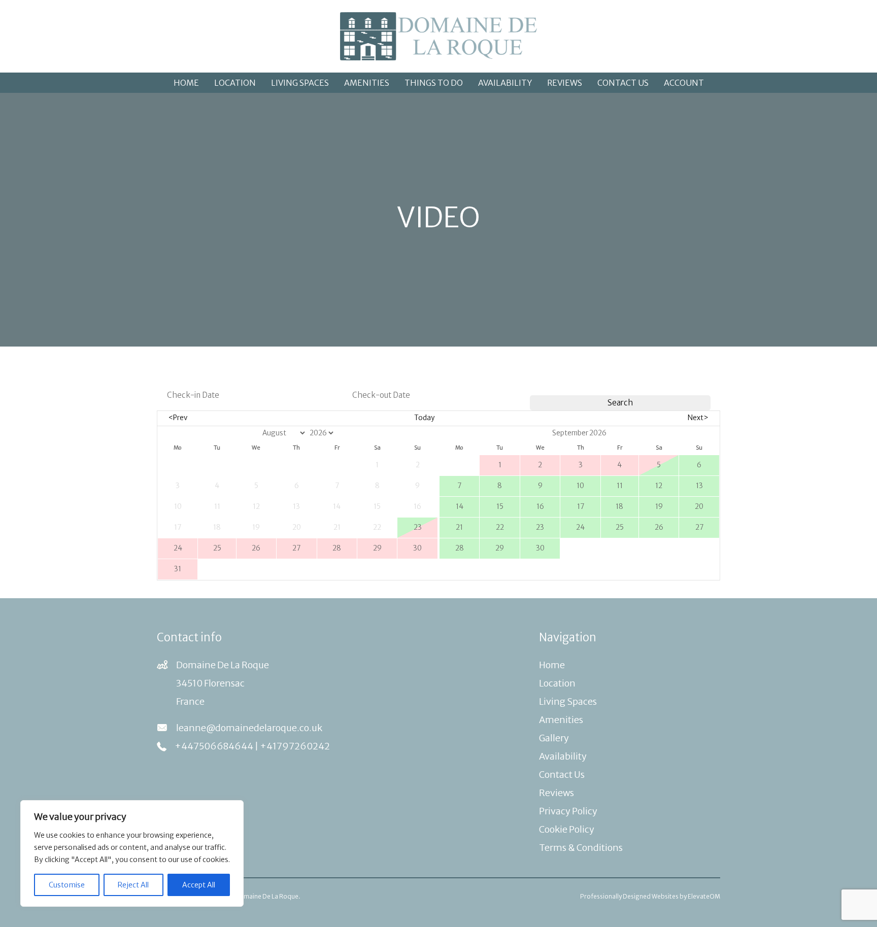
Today (424, 418)
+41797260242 (295, 746)
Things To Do (433, 83)
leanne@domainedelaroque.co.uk (249, 728)
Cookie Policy (566, 829)
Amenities (366, 83)
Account (684, 83)
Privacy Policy (568, 811)
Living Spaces (300, 83)
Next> (698, 418)
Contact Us (623, 83)
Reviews (564, 83)
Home (186, 83)
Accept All (198, 884)
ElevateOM (704, 896)
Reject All (133, 884)
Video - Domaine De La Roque (255, 896)
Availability (505, 83)
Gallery (554, 738)
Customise (67, 884)
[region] (132, 853)
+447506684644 (214, 746)
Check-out (367, 377)
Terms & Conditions (581, 847)
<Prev (177, 418)
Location (235, 83)
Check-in (179, 377)
